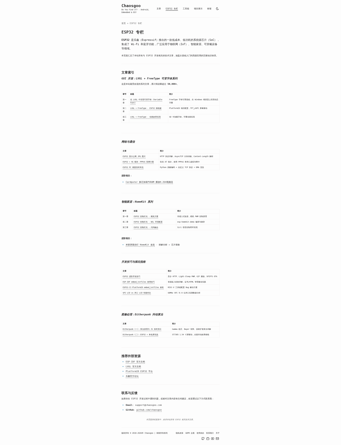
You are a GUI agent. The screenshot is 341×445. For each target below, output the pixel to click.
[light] (217, 9)
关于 (218, 433)
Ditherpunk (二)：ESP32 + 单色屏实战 (140, 334)
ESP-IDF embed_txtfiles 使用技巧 (139, 282)
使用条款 (200, 433)
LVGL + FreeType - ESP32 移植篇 (145, 108)
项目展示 (198, 8)
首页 (123, 23)
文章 (159, 8)
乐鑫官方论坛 (132, 376)
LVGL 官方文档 (133, 366)
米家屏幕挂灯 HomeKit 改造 (140, 244)
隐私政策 (179, 433)
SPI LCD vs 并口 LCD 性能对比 (137, 293)
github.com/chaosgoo (149, 410)
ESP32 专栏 (172, 8)
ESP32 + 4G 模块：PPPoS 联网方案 (138, 162)
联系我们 (210, 433)
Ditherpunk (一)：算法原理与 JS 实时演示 (142, 329)
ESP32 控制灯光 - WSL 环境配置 (148, 222)
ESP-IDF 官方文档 (135, 361)
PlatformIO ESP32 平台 (139, 371)
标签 (209, 8)
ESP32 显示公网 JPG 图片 (134, 156)
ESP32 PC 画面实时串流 (133, 167)
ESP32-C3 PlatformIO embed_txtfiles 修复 (143, 287)
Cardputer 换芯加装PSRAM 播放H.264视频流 (149, 182)
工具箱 (186, 8)
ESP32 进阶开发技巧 (131, 276)
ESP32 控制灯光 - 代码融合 (146, 227)
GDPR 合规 (189, 433)
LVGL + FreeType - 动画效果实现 (145, 117)
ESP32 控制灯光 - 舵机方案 (146, 216)
